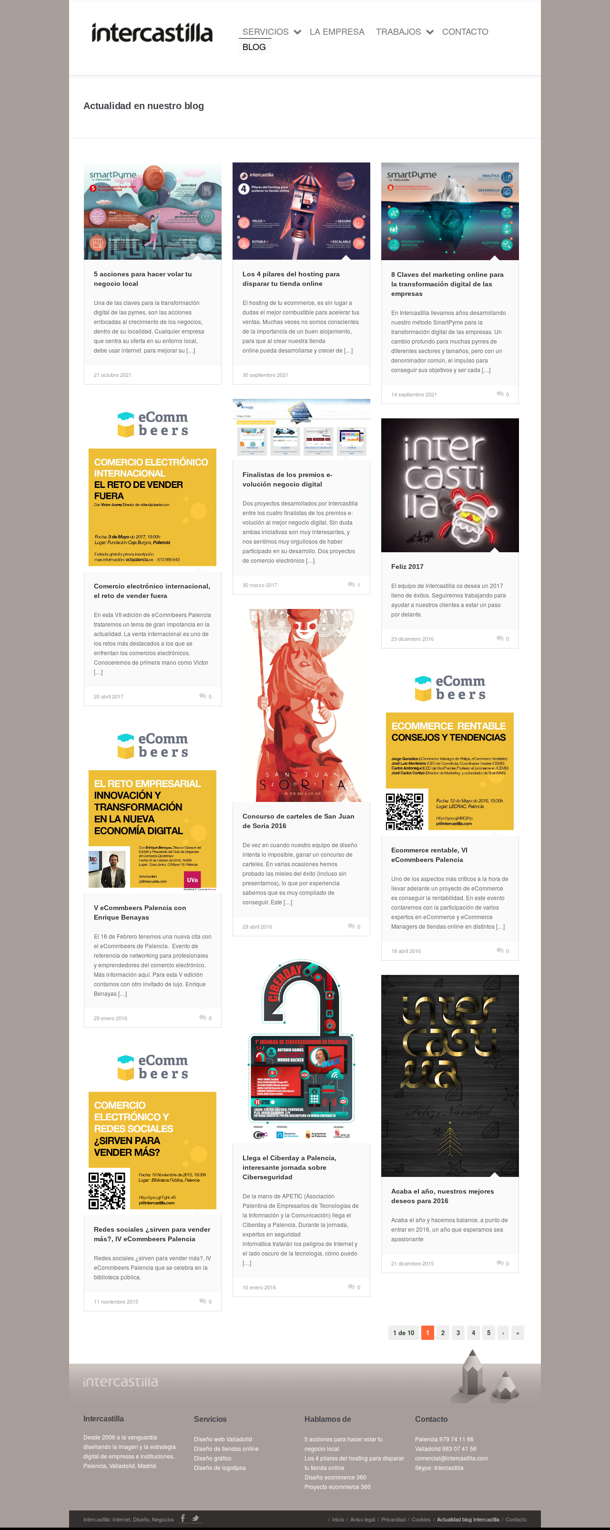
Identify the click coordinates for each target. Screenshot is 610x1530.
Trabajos (398, 31)
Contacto (465, 31)
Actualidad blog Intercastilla (468, 1519)
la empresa (337, 31)
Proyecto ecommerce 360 (338, 1486)
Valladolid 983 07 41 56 (446, 1448)
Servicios (266, 31)
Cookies (421, 1519)
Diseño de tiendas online (226, 1448)
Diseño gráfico (213, 1458)
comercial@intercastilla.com (451, 1458)
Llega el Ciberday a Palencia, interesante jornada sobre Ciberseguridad (289, 1167)
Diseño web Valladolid (223, 1439)
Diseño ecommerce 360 (335, 1477)
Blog (254, 46)
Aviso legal (362, 1519)
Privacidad (393, 1519)
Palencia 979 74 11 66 (444, 1439)
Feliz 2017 (407, 566)
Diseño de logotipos (220, 1467)
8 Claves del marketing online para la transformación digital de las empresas (447, 284)
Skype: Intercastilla (439, 1467)
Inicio (338, 1519)
